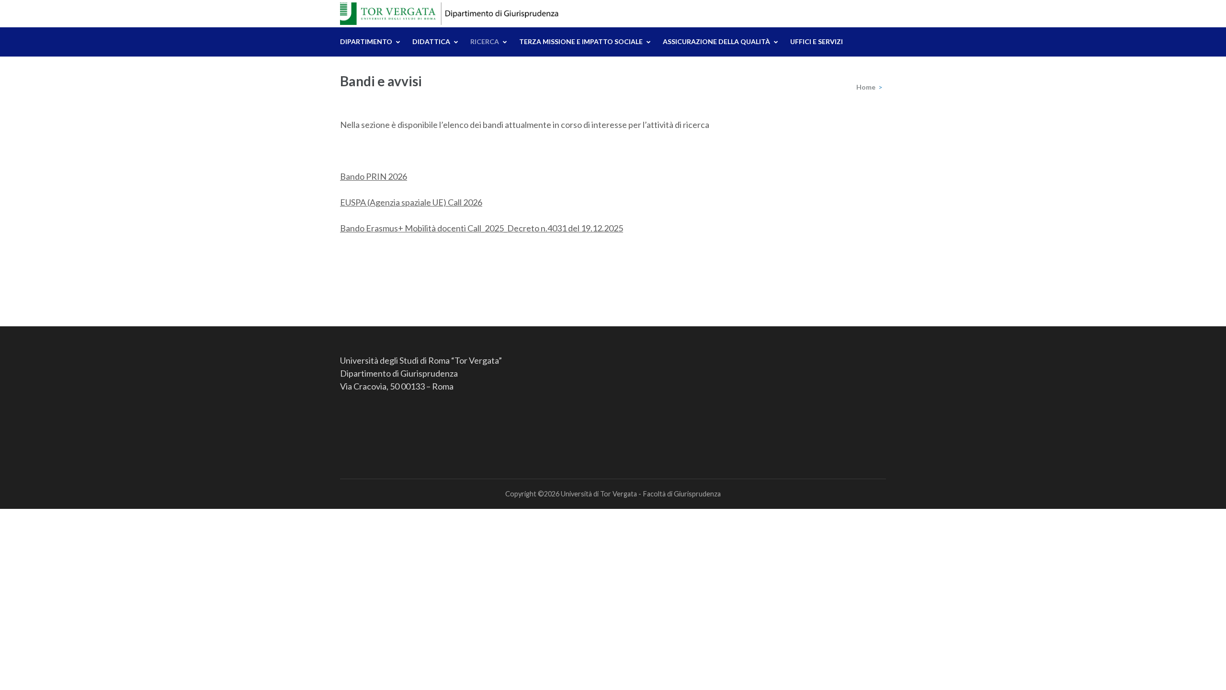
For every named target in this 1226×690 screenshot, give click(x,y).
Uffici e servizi (816, 41)
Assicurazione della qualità (716, 41)
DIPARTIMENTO (366, 41)
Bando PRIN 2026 (373, 176)
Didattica (431, 41)
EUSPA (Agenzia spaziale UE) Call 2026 (411, 202)
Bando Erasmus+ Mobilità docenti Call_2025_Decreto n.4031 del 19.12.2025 (481, 228)
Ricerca (484, 41)
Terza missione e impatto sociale (581, 41)
